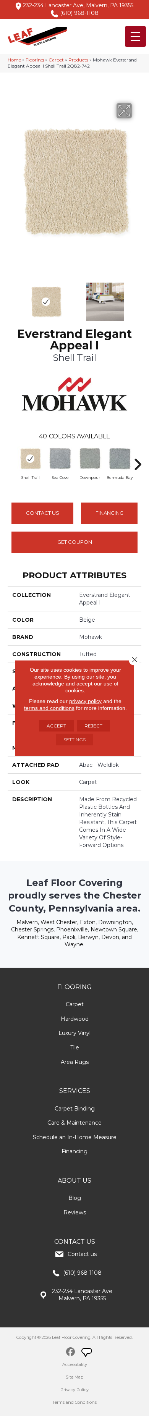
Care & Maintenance (74, 1122)
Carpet (56, 60)
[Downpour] (90, 459)
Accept (56, 726)
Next (137, 298)
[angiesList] (87, 1353)
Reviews (74, 1212)
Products (78, 60)
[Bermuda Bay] (119, 459)
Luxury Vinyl (74, 1033)
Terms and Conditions (74, 1402)
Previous (11, 298)
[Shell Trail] (30, 459)
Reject (93, 726)
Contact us (82, 1254)
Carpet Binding (75, 1108)
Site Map (74, 1377)
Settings (74, 739)
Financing (74, 1151)
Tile (74, 1047)
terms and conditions (49, 708)
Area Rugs (75, 1062)
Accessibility (74, 1364)
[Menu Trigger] (135, 36)
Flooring (35, 60)
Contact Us (42, 513)
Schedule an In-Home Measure (75, 1137)
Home (14, 60)
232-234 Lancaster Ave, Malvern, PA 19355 (78, 5)
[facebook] (70, 1352)
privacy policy (85, 701)
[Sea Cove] (60, 459)
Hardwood (75, 1018)
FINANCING (109, 513)
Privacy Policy (74, 1389)
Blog (74, 1198)
